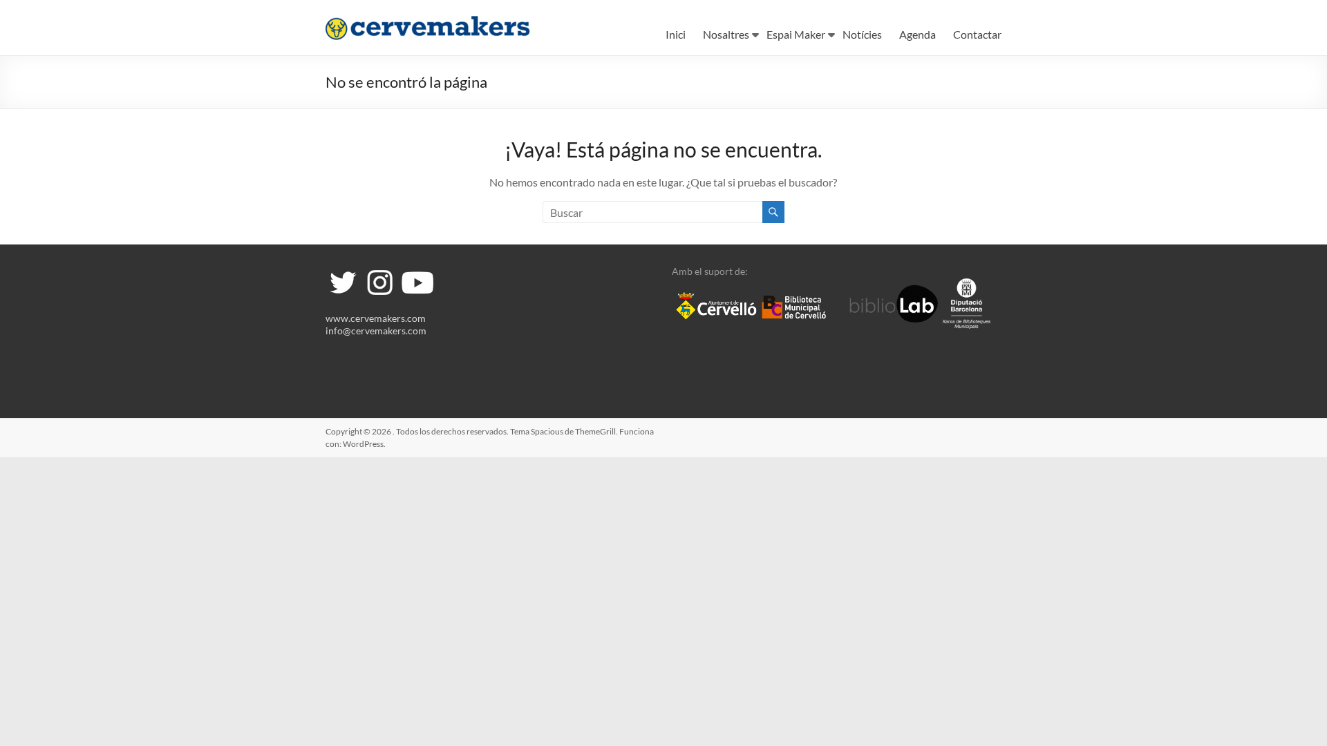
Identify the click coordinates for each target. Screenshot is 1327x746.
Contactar (977, 34)
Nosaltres (726, 34)
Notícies (862, 34)
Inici (676, 34)
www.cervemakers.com (376, 318)
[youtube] (416, 271)
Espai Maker (795, 34)
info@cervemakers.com (376, 330)
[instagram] (379, 271)
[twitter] (343, 271)
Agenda (917, 34)
